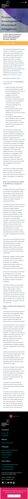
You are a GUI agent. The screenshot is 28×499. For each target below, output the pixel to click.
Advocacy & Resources (15, 34)
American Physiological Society (10, 464)
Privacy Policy (5, 457)
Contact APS (5, 433)
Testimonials (5, 435)
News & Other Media (7, 443)
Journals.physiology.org (8, 467)
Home (6, 34)
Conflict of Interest (7, 455)
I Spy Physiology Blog (7, 469)
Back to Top (16, 416)
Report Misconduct (7, 452)
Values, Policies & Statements (12, 36)
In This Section (7, 43)
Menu (22, 2)
